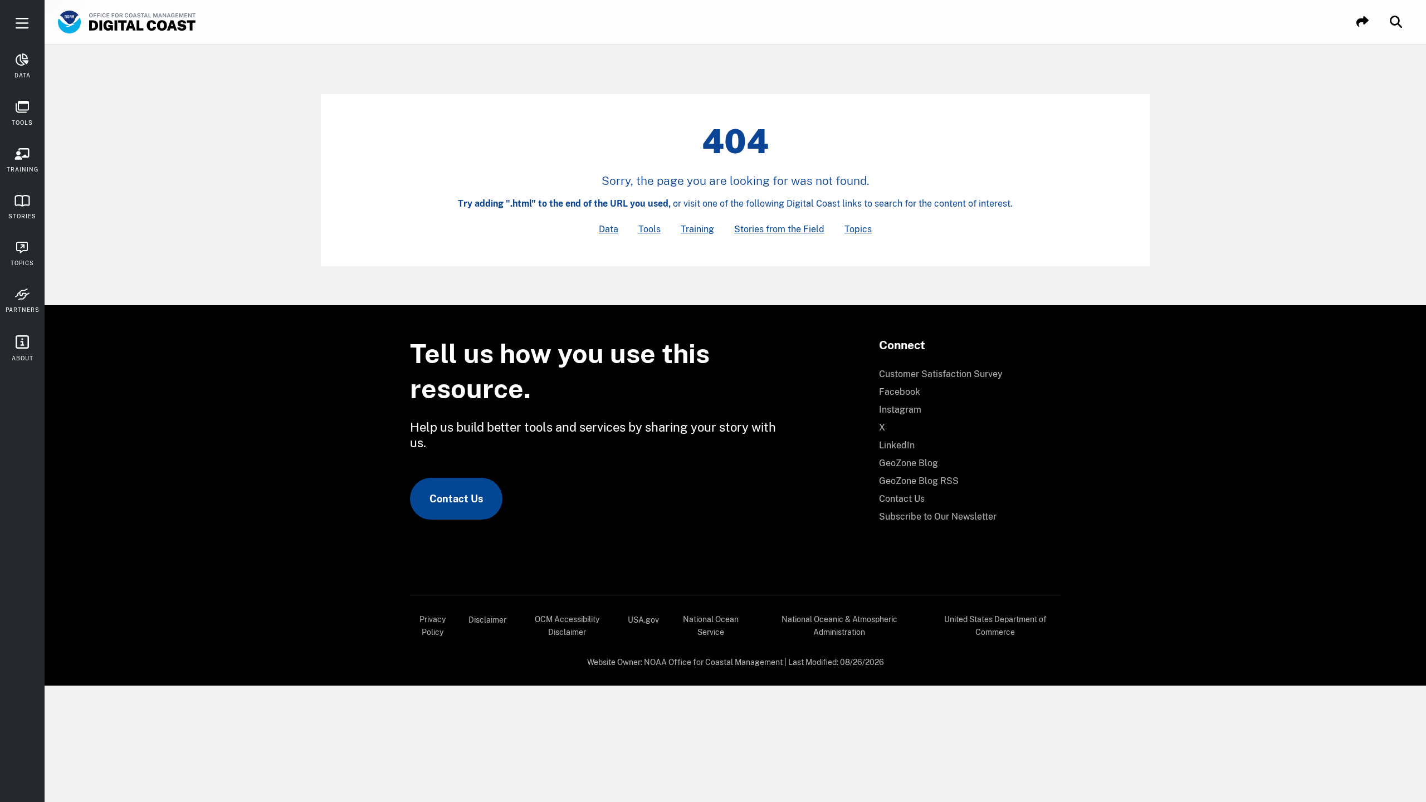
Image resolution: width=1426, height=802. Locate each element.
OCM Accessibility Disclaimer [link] (567, 626)
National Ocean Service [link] (711, 626)
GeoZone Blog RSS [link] (919, 481)
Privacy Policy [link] (432, 626)
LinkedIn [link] (897, 445)
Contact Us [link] (456, 499)
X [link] (882, 427)
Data (608, 229)
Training (697, 229)
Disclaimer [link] (487, 619)
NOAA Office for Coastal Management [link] (713, 662)
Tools (649, 229)
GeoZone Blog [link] (908, 463)
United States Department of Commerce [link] (995, 626)
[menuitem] (963, 374)
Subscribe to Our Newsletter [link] (938, 516)
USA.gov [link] (643, 619)
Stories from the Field (779, 229)
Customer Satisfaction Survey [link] (941, 374)
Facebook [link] (899, 392)
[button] (1362, 22)
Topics (858, 229)
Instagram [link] (900, 409)
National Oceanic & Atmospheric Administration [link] (839, 626)
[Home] (158, 22)
